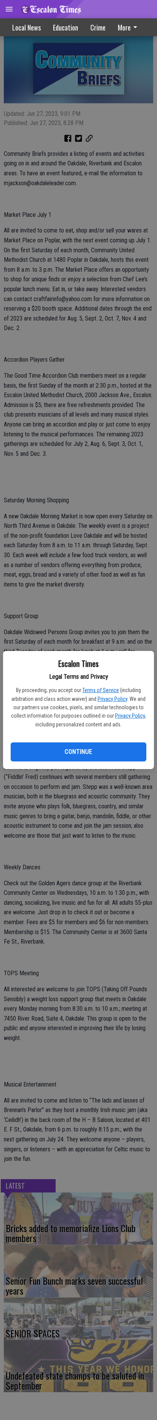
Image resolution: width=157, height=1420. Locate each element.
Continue (78, 751)
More (124, 27)
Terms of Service (100, 690)
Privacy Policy (112, 699)
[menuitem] (129, 27)
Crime (98, 27)
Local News (26, 27)
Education (65, 27)
